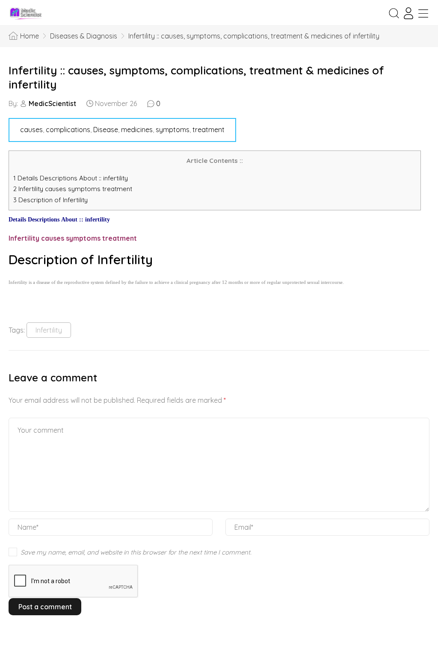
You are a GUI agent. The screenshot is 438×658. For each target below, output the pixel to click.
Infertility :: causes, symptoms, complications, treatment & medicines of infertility (196, 77)
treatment (208, 129)
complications (68, 129)
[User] (408, 13)
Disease (105, 129)
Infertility (49, 330)
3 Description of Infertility (50, 200)
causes (31, 129)
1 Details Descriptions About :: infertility (70, 178)
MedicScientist (52, 103)
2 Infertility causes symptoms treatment (73, 189)
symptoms (172, 129)
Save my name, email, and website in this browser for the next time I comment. (136, 552)
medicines (137, 129)
